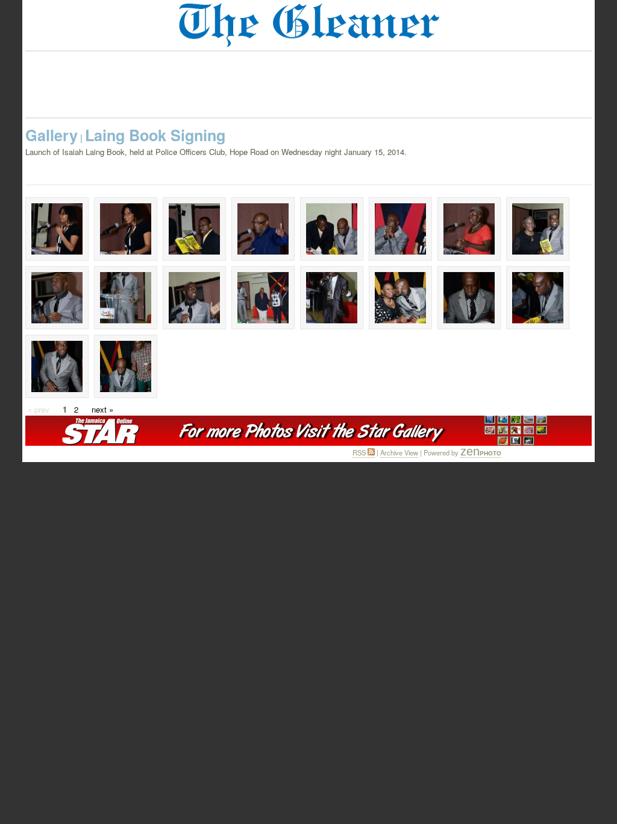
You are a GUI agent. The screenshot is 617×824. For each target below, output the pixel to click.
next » (102, 409)
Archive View (399, 452)
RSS (360, 452)
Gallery (51, 135)
